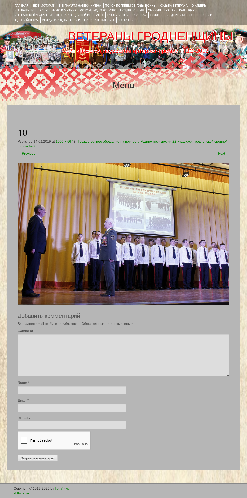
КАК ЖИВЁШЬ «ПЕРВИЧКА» (126, 15)
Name (22, 382)
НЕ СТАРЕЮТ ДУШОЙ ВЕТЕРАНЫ (79, 15)
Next (223, 153)
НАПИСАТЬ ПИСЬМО (99, 20)
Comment (25, 331)
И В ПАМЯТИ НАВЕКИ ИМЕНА (80, 5)
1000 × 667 (64, 141)
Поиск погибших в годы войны (130, 5)
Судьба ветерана (174, 5)
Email (22, 400)
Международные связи (61, 20)
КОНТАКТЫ (125, 20)
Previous (26, 153)
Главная (21, 5)
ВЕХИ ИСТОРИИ (43, 5)
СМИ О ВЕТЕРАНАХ (161, 10)
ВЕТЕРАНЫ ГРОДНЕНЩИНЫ (150, 36)
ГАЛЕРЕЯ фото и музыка (57, 10)
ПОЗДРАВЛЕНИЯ (132, 10)
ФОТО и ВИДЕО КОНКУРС (98, 10)
